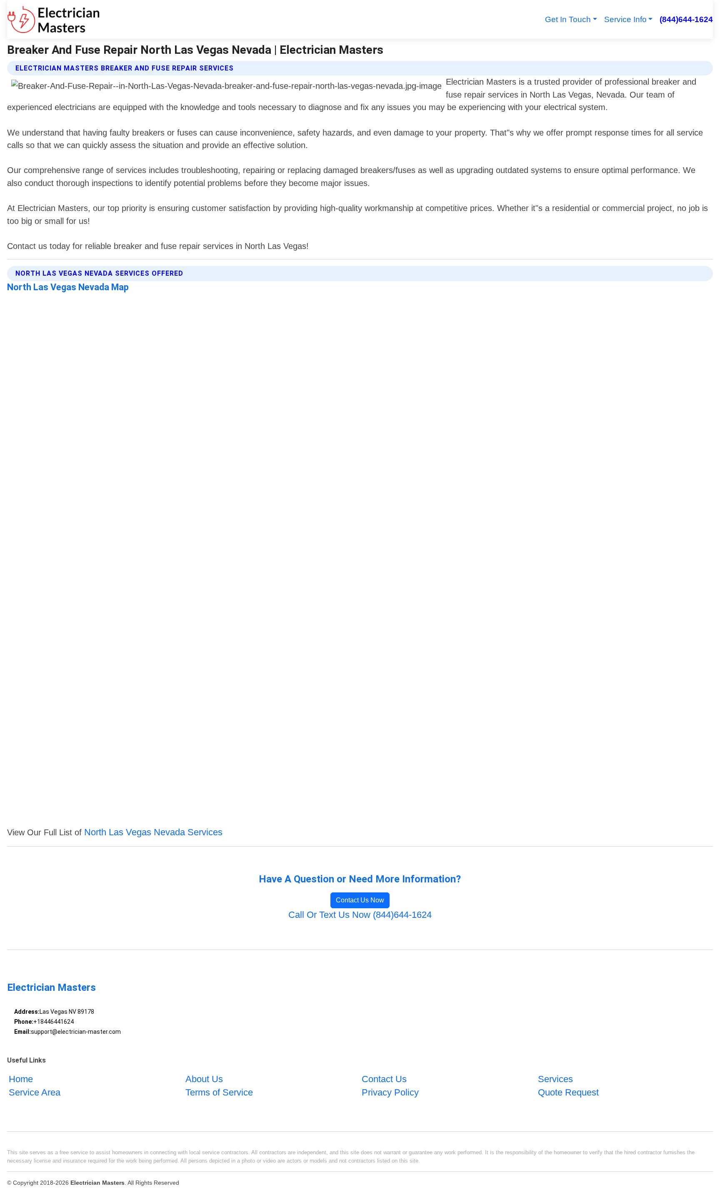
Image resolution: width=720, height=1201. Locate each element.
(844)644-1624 (686, 19)
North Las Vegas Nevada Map (68, 287)
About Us (204, 1079)
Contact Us (384, 1079)
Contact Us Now (360, 900)
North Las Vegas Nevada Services (153, 832)
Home (21, 1079)
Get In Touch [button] (568, 19)
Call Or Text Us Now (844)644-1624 (360, 915)
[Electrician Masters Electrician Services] (53, 19)
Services (555, 1079)
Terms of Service (219, 1092)
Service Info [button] (625, 19)
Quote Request (568, 1092)
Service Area (34, 1092)
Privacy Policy (390, 1092)
